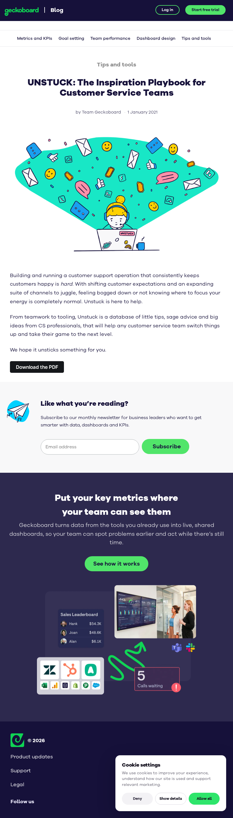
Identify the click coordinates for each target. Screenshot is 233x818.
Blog (57, 9)
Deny (137, 798)
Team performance (110, 38)
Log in (167, 9)
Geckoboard (22, 11)
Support (21, 770)
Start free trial (205, 9)
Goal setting (71, 38)
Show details (170, 798)
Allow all (204, 798)
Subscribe (167, 446)
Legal (17, 784)
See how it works (116, 564)
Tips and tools (196, 38)
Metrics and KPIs (34, 38)
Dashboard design (156, 38)
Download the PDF (37, 367)
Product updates (32, 756)
